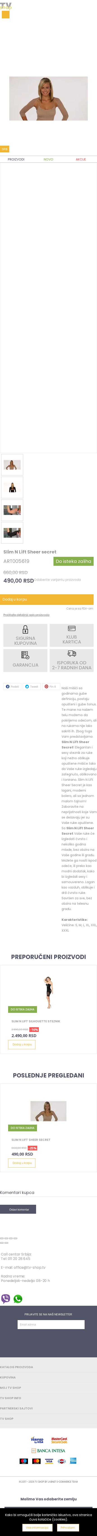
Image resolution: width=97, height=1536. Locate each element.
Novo (48, 159)
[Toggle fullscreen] (11, 1238)
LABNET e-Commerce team (63, 1481)
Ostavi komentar (19, 1209)
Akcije (81, 159)
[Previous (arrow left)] (2, 1243)
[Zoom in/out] (15, 1238)
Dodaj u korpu (22, 1044)
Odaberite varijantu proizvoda (57, 579)
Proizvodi (16, 159)
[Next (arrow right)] (6, 1243)
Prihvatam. (68, 1527)
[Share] (6, 1238)
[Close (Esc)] (2, 1238)
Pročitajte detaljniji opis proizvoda (26, 615)
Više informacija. (37, 1527)
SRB (4, 149)
